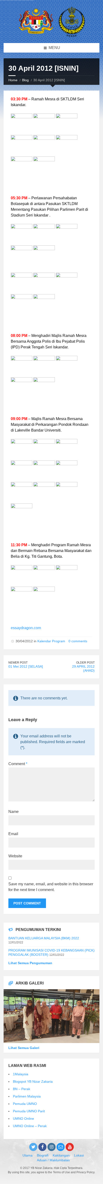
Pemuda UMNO (25, 1104)
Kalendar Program (51, 641)
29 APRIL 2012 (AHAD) (83, 668)
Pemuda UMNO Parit (29, 1111)
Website (15, 856)
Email (13, 834)
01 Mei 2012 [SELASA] (25, 666)
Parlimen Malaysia (27, 1096)
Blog (25, 80)
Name (13, 812)
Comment (17, 764)
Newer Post (18, 662)
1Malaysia (20, 1074)
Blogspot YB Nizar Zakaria (33, 1081)
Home (12, 80)
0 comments (78, 641)
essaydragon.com (26, 628)
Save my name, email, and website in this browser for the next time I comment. (50, 887)
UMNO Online (23, 1118)
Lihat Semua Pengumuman (30, 963)
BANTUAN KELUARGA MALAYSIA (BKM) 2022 (43, 938)
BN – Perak (21, 1089)
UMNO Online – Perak (30, 1126)
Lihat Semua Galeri (23, 1048)
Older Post (85, 662)
